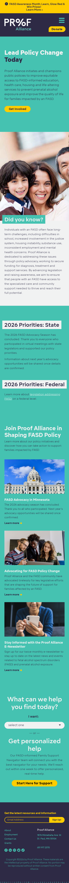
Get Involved (17, 109)
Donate (57, 29)
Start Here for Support (34, 783)
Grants (7, 843)
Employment (11, 834)
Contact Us (10, 838)
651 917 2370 (43, 847)
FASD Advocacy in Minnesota (27, 500)
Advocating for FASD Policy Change (32, 571)
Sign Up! (56, 819)
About (7, 830)
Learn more (11, 523)
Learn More (37, 6)
